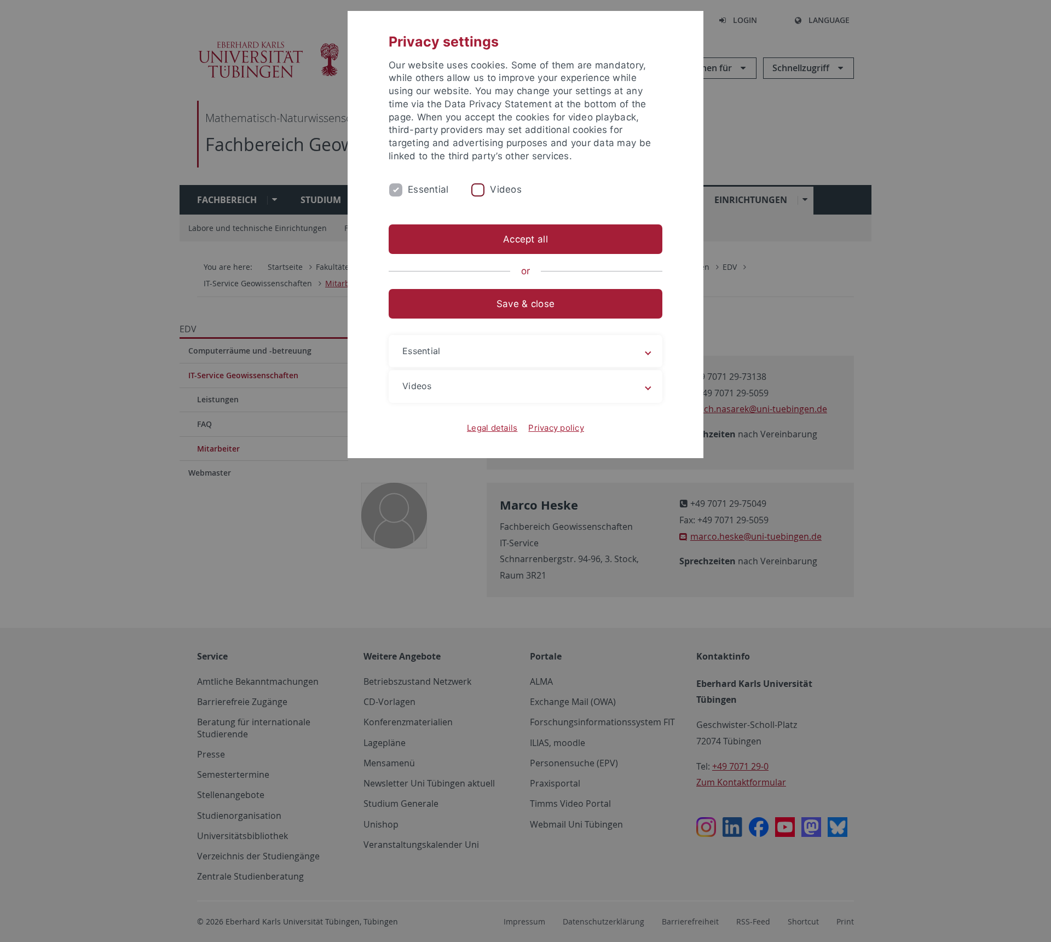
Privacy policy (556, 428)
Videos (506, 189)
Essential (428, 189)
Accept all (525, 239)
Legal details (492, 428)
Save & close (525, 303)
